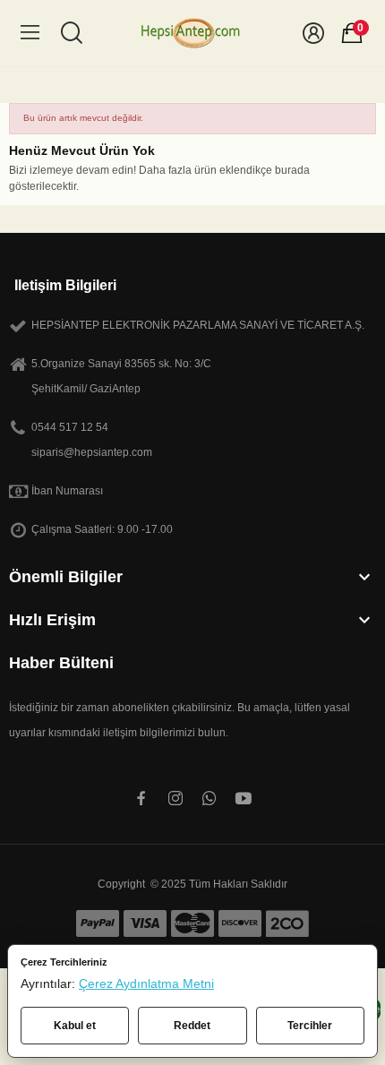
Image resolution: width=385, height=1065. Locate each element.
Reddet (192, 1025)
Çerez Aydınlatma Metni (146, 983)
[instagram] (175, 799)
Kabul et (75, 1025)
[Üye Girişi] (313, 33)
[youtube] (243, 799)
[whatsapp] (209, 799)
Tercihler (309, 1025)
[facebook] (141, 799)
